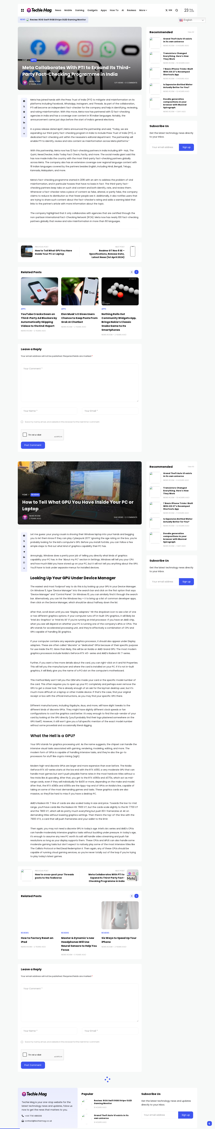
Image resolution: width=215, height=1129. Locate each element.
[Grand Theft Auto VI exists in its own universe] (27, 19)
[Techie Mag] (38, 10)
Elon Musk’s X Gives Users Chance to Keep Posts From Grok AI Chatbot (79, 318)
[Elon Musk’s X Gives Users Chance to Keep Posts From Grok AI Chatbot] (79, 291)
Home (24, 60)
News (22, 19)
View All (191, 32)
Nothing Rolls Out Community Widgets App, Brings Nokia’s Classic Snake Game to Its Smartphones (119, 322)
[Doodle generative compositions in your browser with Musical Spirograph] (155, 103)
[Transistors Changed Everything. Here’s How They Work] (155, 57)
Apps (33, 60)
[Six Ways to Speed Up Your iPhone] (120, 915)
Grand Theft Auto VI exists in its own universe (54, 19)
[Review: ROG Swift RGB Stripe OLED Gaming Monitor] (87, 1104)
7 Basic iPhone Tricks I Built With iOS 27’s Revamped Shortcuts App (178, 72)
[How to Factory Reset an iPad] (39, 915)
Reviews (35, 494)
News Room (34, 81)
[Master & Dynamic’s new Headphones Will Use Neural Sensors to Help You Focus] (79, 915)
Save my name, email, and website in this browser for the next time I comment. (62, 422)
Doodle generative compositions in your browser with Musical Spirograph (175, 103)
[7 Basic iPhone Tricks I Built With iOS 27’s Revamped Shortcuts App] (155, 73)
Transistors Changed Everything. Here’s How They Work (176, 56)
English (187, 20)
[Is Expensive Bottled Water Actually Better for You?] (155, 89)
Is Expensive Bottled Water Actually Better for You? (177, 86)
